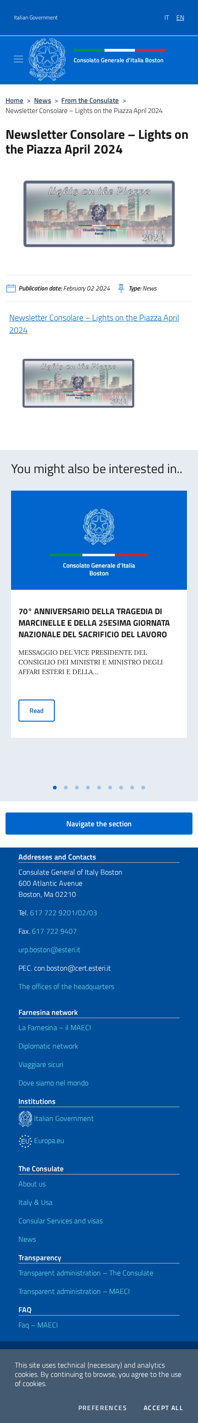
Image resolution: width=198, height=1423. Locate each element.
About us (32, 1183)
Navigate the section (99, 823)
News (42, 100)
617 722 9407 (54, 931)
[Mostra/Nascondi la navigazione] (18, 59)
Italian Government (36, 17)
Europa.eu (48, 1140)
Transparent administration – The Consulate (85, 1272)
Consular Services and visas (60, 1220)
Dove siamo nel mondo (53, 1082)
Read (42, 710)
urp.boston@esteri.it (49, 949)
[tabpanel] (99, 635)
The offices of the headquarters (66, 986)
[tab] (55, 787)
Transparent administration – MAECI (74, 1291)
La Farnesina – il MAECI (54, 1027)
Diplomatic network (48, 1045)
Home (14, 100)
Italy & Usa (35, 1202)
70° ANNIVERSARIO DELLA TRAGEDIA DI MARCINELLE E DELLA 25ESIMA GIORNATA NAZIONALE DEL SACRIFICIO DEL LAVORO (94, 622)
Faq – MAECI (38, 1324)
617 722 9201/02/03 (63, 912)
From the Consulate (90, 100)
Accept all (163, 1408)
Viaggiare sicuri (40, 1064)
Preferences (102, 1408)
